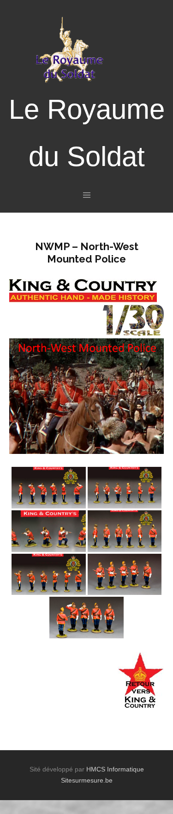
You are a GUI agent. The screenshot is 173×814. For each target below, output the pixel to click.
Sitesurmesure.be (87, 780)
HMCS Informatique (115, 769)
